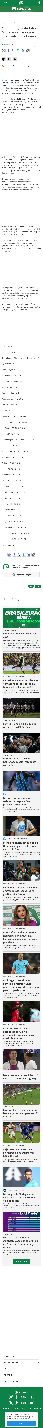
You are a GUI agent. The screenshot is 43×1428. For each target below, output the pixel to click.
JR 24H (7, 1368)
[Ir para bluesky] (11, 1397)
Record (8, 1375)
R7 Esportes (5, 23)
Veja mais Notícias (21, 1261)
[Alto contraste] (4, 59)
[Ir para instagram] (21, 1397)
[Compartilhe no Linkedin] (13, 50)
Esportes (9, 1356)
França (31, 586)
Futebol (12, 23)
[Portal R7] (22, 2)
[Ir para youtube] (32, 1403)
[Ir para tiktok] (16, 1403)
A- (15, 59)
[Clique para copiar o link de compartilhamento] (27, 50)
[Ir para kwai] (26, 1397)
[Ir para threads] (32, 1397)
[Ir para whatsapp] (26, 1403)
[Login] (39, 2)
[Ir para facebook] (16, 1397)
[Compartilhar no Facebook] (8, 50)
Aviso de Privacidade (23, 1419)
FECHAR (21, 1423)
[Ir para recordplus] (11, 1403)
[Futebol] (21, 9)
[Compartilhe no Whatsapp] (18, 50)
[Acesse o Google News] (23, 50)
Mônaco (7, 80)
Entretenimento (13, 1362)
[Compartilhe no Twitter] (3, 50)
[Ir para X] (21, 1403)
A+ (9, 59)
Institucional (12, 1381)
